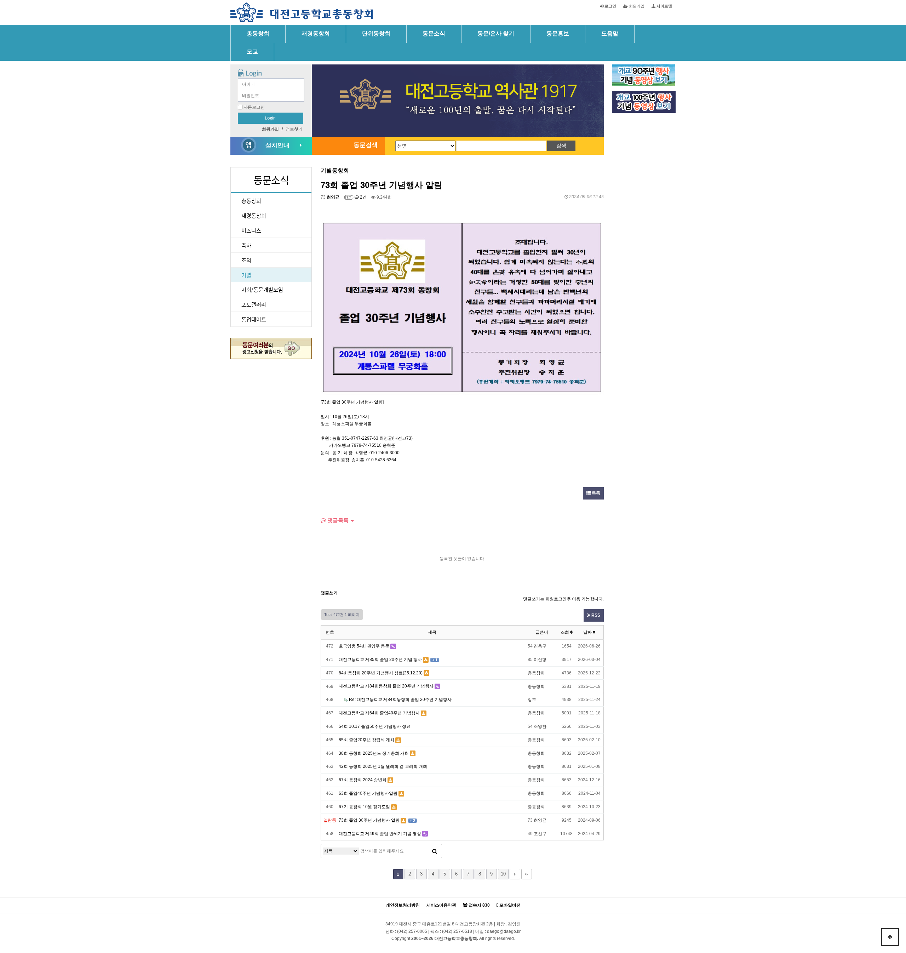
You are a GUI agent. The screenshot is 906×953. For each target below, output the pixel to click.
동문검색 (366, 145)
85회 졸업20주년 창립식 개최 (366, 739)
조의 (246, 260)
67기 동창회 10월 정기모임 (364, 806)
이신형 (540, 659)
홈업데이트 (253, 319)
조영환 (540, 726)
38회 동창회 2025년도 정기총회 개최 (374, 753)
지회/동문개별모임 (262, 289)
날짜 (588, 632)
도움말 (609, 33)
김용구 (540, 646)
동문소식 (434, 33)
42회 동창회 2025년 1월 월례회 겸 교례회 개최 (383, 766)
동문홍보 (557, 33)
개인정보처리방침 (403, 905)
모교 (252, 51)
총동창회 (258, 33)
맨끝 (526, 874)
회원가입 (636, 6)
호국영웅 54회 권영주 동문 (364, 646)
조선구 (540, 833)
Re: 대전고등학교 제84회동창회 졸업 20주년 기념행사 (400, 699)
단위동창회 (376, 33)
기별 (246, 275)
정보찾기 (294, 129)
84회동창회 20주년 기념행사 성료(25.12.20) (381, 672)
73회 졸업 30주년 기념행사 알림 (369, 820)
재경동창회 (316, 33)
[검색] (435, 851)
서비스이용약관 (441, 905)
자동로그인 (254, 107)
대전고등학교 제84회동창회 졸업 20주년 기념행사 (386, 686)
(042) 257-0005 (412, 931)
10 (503, 874)
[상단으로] (890, 937)
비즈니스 (251, 230)
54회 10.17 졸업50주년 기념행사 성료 (375, 726)
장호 (532, 699)
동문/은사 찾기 (495, 33)
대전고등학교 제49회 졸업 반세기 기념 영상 (380, 833)
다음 (515, 874)
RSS (595, 615)
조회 (565, 632)
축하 (246, 245)
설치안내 (277, 145)
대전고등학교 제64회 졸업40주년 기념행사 (379, 713)
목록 (595, 493)
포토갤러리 (253, 304)
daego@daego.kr (504, 931)
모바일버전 (509, 905)
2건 (363, 197)
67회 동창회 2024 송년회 (362, 779)
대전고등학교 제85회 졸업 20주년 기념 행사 (380, 659)
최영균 (333, 197)
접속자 (479, 905)
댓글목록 (337, 520)
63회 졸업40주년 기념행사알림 (368, 793)
